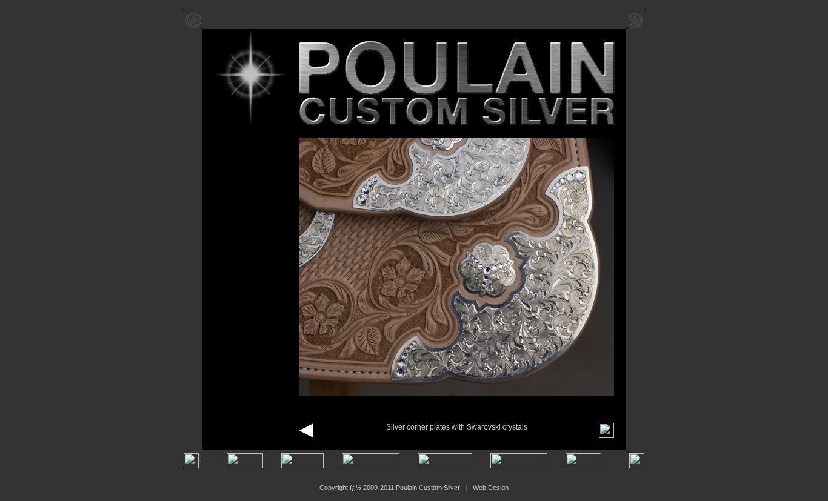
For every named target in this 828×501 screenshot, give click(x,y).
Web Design (491, 487)
